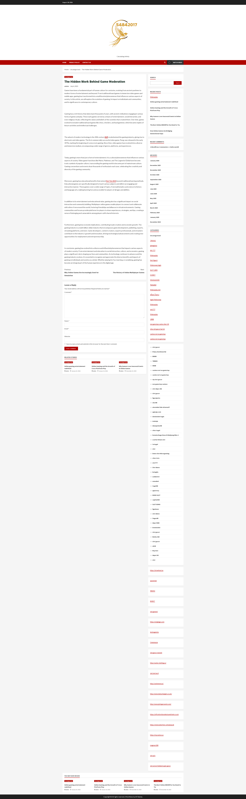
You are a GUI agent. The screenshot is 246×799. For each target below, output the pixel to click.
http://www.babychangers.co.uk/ (161, 694)
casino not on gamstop (160, 375)
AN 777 (152, 250)
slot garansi (154, 611)
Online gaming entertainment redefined (164, 102)
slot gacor (156, 347)
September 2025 (155, 179)
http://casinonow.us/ (157, 683)
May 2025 (153, 198)
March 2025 (154, 208)
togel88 (155, 486)
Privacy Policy (74, 62)
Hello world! (174, 147)
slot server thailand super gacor (160, 766)
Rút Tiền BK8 (111, 181)
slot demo (156, 514)
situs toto (155, 458)
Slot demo (156, 467)
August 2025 (154, 184)
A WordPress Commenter (159, 147)
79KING (153, 240)
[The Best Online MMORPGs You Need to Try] (168, 781)
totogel (155, 444)
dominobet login (158, 416)
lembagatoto (154, 632)
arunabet (155, 481)
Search (153, 77)
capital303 (156, 500)
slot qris (152, 755)
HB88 (154, 366)
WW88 (154, 356)
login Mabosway (155, 299)
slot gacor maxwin (156, 652)
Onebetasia (154, 642)
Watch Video (177, 62)
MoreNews (129, 797)
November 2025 (155, 170)
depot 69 (155, 555)
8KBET (152, 601)
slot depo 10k (157, 389)
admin (66, 86)
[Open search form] (165, 62)
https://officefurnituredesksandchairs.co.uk (164, 714)
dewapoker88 (157, 426)
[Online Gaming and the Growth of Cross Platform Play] (104, 362)
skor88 (154, 403)
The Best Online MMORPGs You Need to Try (165, 125)
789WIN (154, 361)
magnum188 (154, 745)
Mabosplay (154, 97)
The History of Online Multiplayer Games (128, 271)
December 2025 (155, 165)
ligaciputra (156, 398)
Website (67, 336)
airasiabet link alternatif (161, 407)
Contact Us (86, 62)
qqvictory (155, 491)
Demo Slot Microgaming (160, 453)
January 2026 (154, 161)
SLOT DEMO (156, 504)
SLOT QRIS (153, 270)
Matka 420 (155, 537)
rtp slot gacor (157, 379)
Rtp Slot (155, 551)
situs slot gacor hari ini (157, 329)
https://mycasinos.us (157, 735)
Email (66, 329)
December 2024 (155, 222)
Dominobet (156, 527)
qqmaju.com (156, 412)
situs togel (156, 430)
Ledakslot (156, 477)
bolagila (155, 472)
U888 (152, 319)
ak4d (154, 546)
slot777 (152, 309)
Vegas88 (155, 518)
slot (153, 449)
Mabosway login (155, 265)
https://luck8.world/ (159, 352)
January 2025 (154, 217)
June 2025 (153, 194)
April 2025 (153, 203)
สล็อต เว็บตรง (154, 294)
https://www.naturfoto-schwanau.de (162, 725)
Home (64, 62)
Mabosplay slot (155, 290)
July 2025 (153, 189)
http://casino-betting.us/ (158, 663)
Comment (68, 292)
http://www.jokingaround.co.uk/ (160, 704)
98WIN (152, 591)
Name (66, 321)
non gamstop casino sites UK (159, 324)
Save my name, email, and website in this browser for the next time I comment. (91, 344)
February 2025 (155, 213)
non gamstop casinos (159, 384)
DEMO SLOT (156, 495)
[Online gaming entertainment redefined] (77, 362)
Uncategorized (68, 77)
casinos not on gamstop (158, 334)
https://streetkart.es (156, 570)
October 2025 (154, 175)
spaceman (153, 580)
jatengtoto (153, 245)
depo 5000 (155, 523)
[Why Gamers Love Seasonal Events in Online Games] (131, 362)
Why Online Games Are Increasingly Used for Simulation (81, 272)
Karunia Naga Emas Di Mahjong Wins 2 (165, 435)
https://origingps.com (157, 622)
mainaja (155, 421)
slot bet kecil (154, 673)
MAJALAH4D (155, 280)
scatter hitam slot (158, 440)
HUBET (152, 275)
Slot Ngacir (154, 260)
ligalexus (155, 509)
